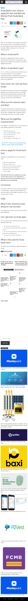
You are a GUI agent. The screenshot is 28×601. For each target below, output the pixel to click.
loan (11, 251)
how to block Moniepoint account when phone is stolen (12, 594)
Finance (5, 5)
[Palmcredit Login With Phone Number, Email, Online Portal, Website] (14, 274)
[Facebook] (11, 23)
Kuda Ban (4, 72)
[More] (25, 23)
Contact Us (22, 598)
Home (2, 5)
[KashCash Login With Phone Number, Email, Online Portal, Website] (14, 287)
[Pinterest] (18, 23)
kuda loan (6, 251)
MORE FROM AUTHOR (19, 269)
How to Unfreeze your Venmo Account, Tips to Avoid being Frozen (21, 263)
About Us (16, 598)
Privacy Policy (10, 598)
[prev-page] (13, 297)
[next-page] (15, 297)
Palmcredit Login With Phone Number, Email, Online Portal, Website (13, 278)
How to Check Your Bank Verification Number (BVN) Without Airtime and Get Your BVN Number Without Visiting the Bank (14, 490)
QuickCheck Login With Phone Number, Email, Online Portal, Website (22, 290)
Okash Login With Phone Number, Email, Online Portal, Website (5, 285)
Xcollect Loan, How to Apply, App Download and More (7, 263)
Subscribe (5, 343)
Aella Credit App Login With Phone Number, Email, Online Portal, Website (22, 279)
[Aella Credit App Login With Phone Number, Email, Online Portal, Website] (23, 274)
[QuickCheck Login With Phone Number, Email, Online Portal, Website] (23, 285)
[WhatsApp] (21, 23)
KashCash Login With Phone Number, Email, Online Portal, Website (14, 293)
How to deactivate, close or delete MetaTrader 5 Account (13, 511)
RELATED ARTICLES (8, 269)
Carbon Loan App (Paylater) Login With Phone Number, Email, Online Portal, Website (5, 279)
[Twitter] (14, 23)
